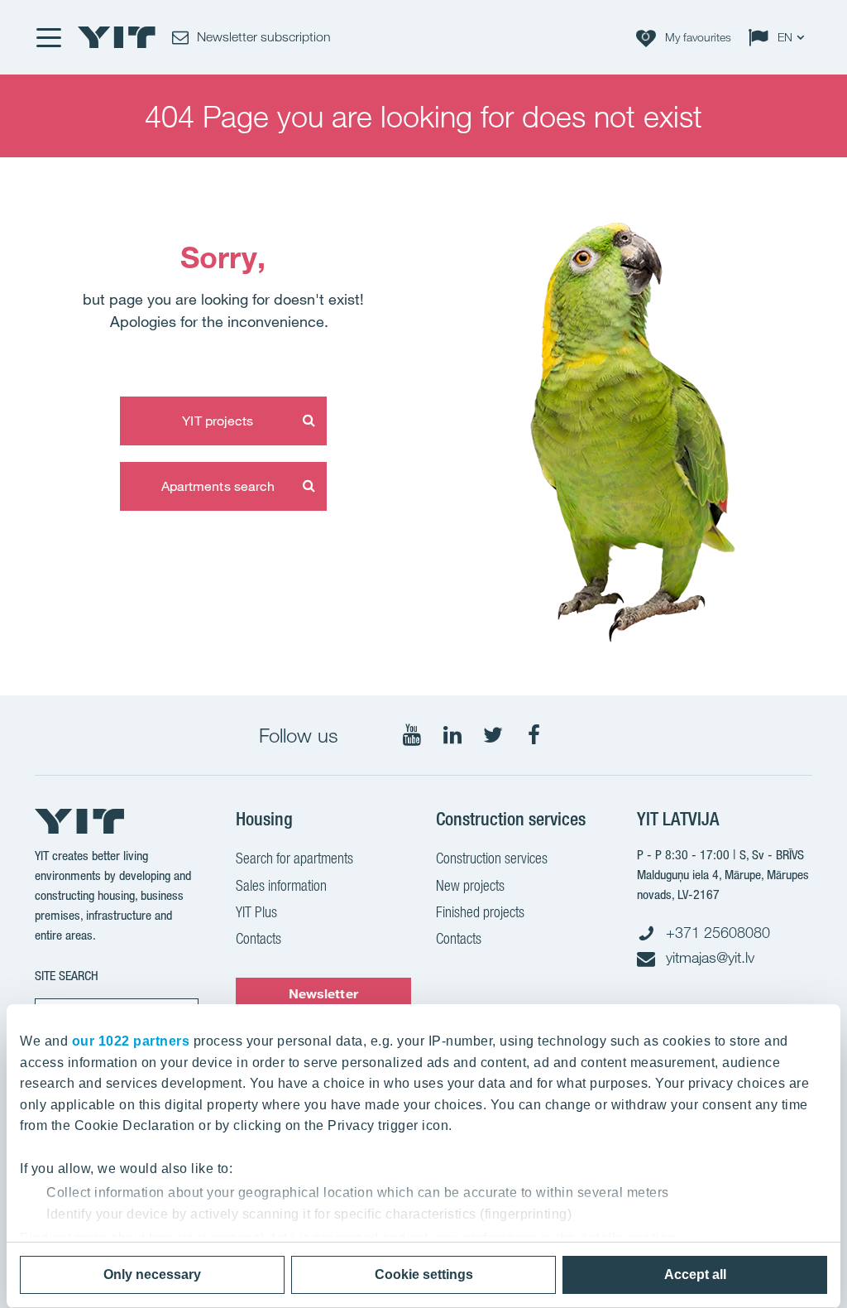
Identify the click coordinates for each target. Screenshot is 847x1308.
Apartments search (218, 486)
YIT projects (217, 420)
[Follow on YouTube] (412, 735)
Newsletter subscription (323, 1001)
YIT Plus (256, 912)
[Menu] (48, 37)
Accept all (695, 1274)
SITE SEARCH (66, 975)
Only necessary (152, 1274)
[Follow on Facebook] (533, 735)
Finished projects (480, 912)
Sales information (281, 885)
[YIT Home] (117, 37)
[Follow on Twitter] (493, 735)
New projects (470, 885)
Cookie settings (424, 1274)
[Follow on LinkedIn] (452, 735)
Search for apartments (294, 858)
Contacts (258, 938)
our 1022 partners (131, 1041)
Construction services (492, 858)
